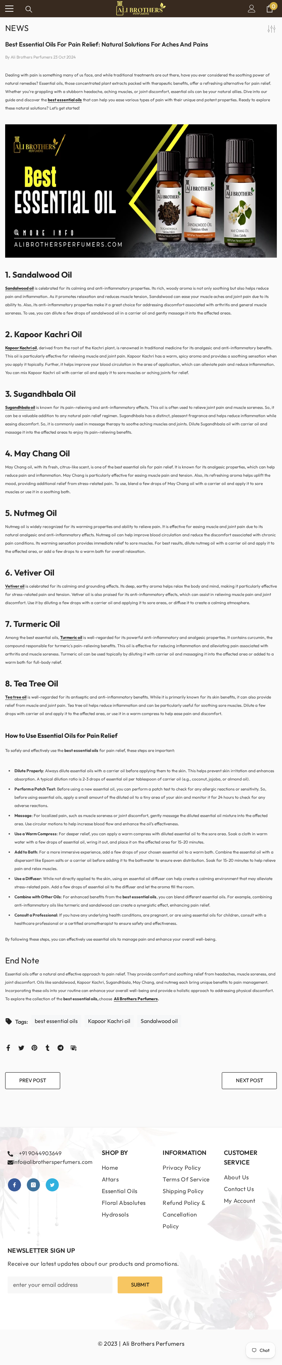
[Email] (73, 1047)
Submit (140, 1284)
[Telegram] (60, 1047)
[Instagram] (33, 1185)
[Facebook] (8, 1047)
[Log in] (252, 8)
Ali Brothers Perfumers (136, 998)
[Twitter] (21, 1047)
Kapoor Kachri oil (21, 347)
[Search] (29, 9)
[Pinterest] (34, 1047)
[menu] (9, 8)
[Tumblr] (47, 1047)
